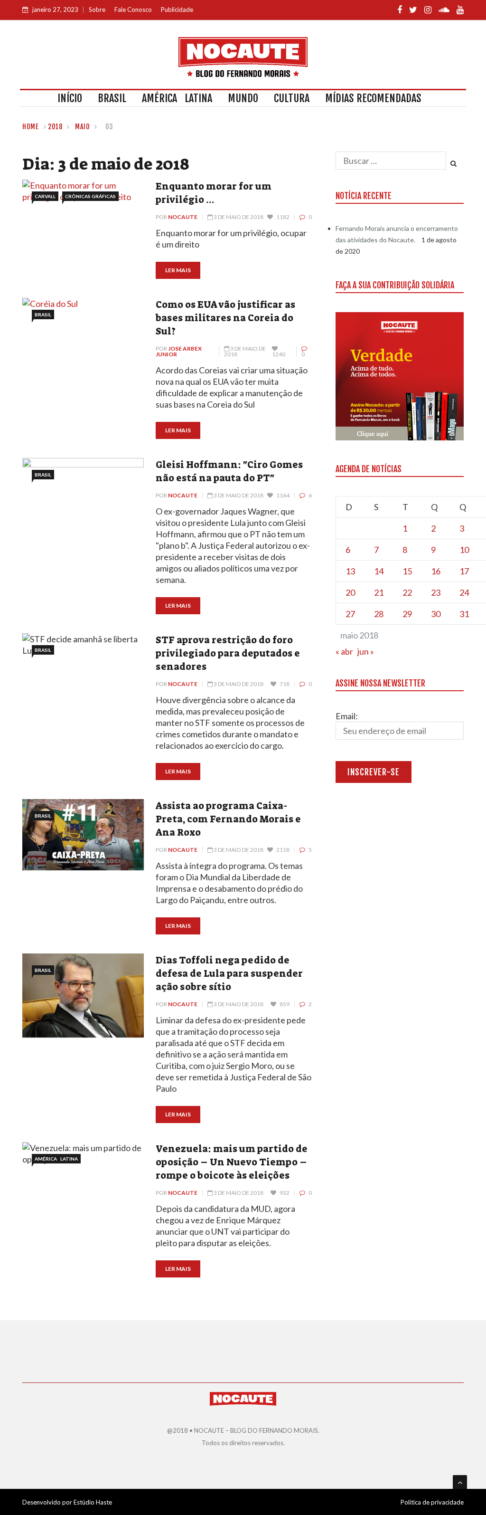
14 (378, 571)
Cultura (291, 98)
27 (350, 614)
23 (435, 592)
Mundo (243, 98)
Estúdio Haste (93, 1502)
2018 (55, 127)
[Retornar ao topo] (460, 1482)
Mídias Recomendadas (373, 98)
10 (464, 549)
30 (435, 614)
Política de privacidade (432, 1502)
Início (69, 98)
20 (350, 592)
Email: (347, 716)
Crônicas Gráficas (90, 196)
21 (378, 592)
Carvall (45, 196)
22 (407, 592)
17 (464, 571)
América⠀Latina (177, 98)
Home (30, 127)
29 (407, 614)
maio (82, 127)
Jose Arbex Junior (179, 351)
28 (378, 614)
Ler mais (178, 270)
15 (407, 571)
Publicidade (177, 9)
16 (435, 571)
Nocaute (182, 216)
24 (464, 592)
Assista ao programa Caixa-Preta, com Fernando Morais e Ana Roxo (228, 819)
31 (464, 614)
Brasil (112, 98)
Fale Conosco (133, 9)
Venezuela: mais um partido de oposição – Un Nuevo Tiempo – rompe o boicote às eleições (232, 1162)
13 (350, 571)
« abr (344, 651)
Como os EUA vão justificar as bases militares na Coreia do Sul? (225, 317)
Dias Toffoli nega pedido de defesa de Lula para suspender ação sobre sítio (229, 973)
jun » (365, 651)
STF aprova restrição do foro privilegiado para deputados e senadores (228, 653)
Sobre (97, 9)
